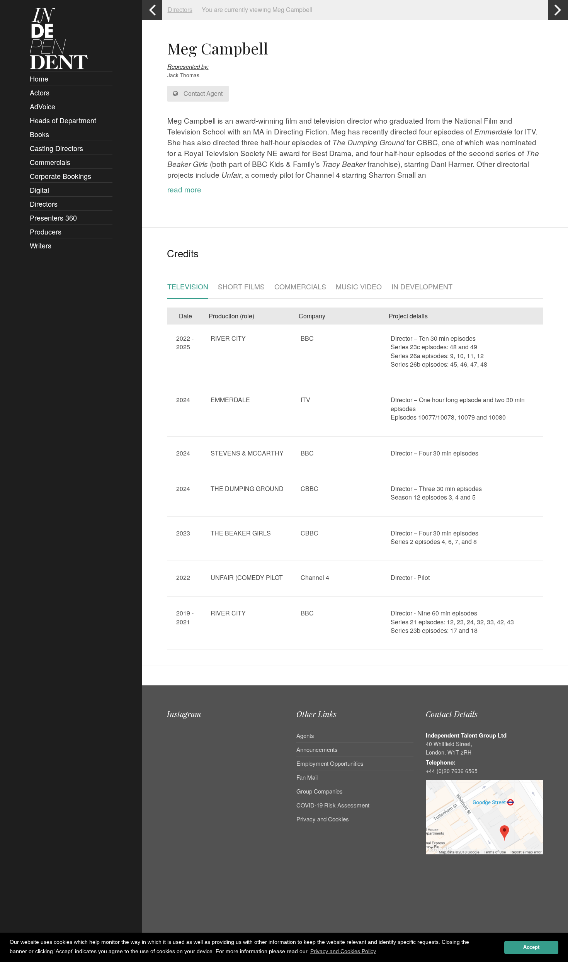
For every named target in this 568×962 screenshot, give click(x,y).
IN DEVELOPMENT (421, 287)
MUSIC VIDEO (359, 287)
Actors (39, 92)
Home (39, 78)
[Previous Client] (152, 10)
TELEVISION (187, 287)
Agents (305, 736)
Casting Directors (56, 148)
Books (39, 134)
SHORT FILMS (241, 287)
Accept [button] (531, 947)
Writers (40, 245)
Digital (39, 190)
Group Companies (319, 791)
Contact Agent (202, 93)
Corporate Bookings (60, 176)
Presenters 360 (53, 217)
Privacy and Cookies (322, 819)
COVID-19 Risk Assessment (332, 805)
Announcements (317, 749)
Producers (45, 231)
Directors (44, 204)
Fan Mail (307, 777)
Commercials (50, 162)
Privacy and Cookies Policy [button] (343, 951)
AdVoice (42, 106)
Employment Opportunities (330, 763)
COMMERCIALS (300, 287)
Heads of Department (63, 120)
